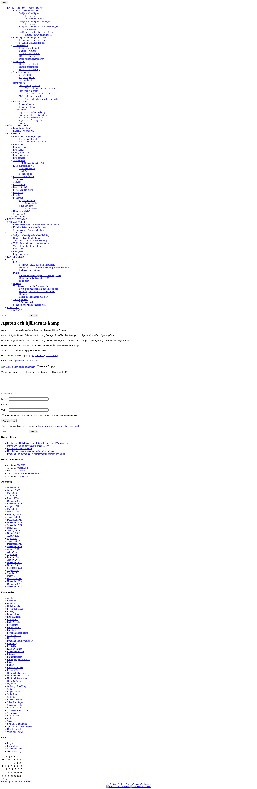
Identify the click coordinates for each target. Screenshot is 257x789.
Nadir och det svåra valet (30, 96)
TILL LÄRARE (15, 232)
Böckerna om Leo (21, 101)
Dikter (16, 272)
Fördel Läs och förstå (23, 190)
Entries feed (12, 746)
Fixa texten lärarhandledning (32, 141)
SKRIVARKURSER (17, 222)
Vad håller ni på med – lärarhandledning (32, 243)
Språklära (23, 171)
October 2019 (13, 501)
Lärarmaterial (31, 203)
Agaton (10, 598)
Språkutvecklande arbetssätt (20, 726)
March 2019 (13, 511)
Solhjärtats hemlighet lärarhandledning (31, 235)
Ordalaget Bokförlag (16, 686)
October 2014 (13, 584)
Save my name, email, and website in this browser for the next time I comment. (42, 415)
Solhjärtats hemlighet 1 (29, 13)
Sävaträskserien (20, 45)
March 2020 (13, 498)
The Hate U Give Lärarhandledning (30, 240)
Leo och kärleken (27, 107)
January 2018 (13, 530)
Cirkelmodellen (14, 606)
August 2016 (13, 549)
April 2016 (12, 554)
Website (5, 410)
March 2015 (13, 576)
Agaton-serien (19, 109)
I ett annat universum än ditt (32, 42)
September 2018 (14, 525)
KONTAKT (13, 307)
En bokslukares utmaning (31, 270)
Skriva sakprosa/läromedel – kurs (28, 230)
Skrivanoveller (14, 707)
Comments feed (14, 748)
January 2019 (13, 517)
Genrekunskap (14, 635)
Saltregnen (12, 697)
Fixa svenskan (19, 147)
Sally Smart (12, 694)
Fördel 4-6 (18, 192)
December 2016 (14, 543)
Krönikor (17, 262)
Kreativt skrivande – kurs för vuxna (29, 227)
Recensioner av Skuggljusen (38, 34)
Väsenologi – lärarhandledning (27, 246)
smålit (10, 718)
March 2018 (13, 527)
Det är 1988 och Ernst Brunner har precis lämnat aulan (44, 267)
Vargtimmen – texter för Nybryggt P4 (30, 286)
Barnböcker (12, 600)
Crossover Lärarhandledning (26, 238)
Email (4, 404)
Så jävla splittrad (27, 77)
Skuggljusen (13, 715)
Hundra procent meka (29, 67)
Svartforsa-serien (21, 72)
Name (5, 399)
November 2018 (14, 522)
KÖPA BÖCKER (15, 256)
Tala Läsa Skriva (27, 168)
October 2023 (13, 490)
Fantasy (10, 611)
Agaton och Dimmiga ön (30, 120)
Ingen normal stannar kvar (31, 59)
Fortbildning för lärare (17, 632)
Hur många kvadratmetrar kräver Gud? (37, 291)
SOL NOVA (19, 160)
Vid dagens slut (20, 299)
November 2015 (14, 562)
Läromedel (12, 654)
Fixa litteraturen (20, 155)
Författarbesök (14, 627)
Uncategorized (14, 729)
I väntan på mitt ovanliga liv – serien (30, 37)
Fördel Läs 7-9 (20, 187)
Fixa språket (19, 157)
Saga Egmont (13, 691)
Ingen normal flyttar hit (30, 48)
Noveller (17, 283)
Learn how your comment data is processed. (58, 426)
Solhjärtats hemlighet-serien (26, 10)
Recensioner (31, 16)
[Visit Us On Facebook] (118, 786)
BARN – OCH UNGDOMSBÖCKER (25, 8)
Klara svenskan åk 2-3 (23, 176)
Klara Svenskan (14, 649)
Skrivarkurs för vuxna (17, 710)
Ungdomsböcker (15, 731)
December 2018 (14, 519)
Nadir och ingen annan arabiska (40, 88)
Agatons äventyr (27, 123)
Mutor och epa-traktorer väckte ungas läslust (28, 446)
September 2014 (14, 586)
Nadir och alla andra (28, 91)
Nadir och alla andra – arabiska (39, 93)
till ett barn (24, 280)
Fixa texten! (18, 144)
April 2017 (12, 538)
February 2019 (14, 514)
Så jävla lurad (25, 80)
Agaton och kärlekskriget (31, 117)
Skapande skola (14, 705)
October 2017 (13, 533)
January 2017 (13, 541)
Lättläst (10, 662)
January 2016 (13, 560)
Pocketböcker (25, 174)
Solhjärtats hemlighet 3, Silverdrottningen (38, 26)
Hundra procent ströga (29, 69)
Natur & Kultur (14, 681)
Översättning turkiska (35, 18)
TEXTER (12, 259)
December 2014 (14, 578)
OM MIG (17, 310)
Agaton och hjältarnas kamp (32, 112)
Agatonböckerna (27, 200)
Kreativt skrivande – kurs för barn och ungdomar (36, 224)
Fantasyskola (13, 614)
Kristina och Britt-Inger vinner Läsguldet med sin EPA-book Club (38, 443)
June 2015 (12, 573)
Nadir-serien (19, 83)
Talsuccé (17, 182)
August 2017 (13, 535)
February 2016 (14, 557)
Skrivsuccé (18, 179)
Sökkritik (11, 721)
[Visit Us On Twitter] (140, 786)
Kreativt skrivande (15, 651)
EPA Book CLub (15, 608)
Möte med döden (27, 302)
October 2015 (13, 565)
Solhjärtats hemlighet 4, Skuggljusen (36, 32)
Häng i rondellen (27, 56)
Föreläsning (12, 624)
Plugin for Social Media (113, 784)
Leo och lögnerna (27, 104)
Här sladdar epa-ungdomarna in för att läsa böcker (30, 451)
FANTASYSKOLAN (23, 131)
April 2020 (12, 495)
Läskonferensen (14, 657)
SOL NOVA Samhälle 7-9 (31, 163)
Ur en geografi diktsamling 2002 (34, 278)
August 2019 (13, 506)
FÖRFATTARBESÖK (18, 125)
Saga (9, 689)
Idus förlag (12, 643)
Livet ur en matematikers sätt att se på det (38, 289)
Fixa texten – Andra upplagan (27, 136)
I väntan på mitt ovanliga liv (32, 40)
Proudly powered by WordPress (16, 781)
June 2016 (12, 552)
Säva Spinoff (19, 61)
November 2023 (14, 487)
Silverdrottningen (15, 702)
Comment (6, 393)
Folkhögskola (13, 622)
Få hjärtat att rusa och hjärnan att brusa (37, 264)
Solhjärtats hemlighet (17, 723)
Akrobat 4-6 (19, 216)
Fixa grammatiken (21, 152)
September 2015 (14, 568)
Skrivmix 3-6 (19, 214)
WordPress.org (14, 751)
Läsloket (17, 195)
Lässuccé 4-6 (19, 184)
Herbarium (24, 294)
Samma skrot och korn (29, 53)
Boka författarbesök (22, 128)
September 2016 (14, 546)
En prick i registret (27, 50)
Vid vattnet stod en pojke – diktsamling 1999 (40, 275)
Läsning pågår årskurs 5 (18, 659)
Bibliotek (11, 603)
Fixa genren (18, 149)
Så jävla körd (25, 75)
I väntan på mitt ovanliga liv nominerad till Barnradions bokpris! (37, 454)
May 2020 (12, 493)
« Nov (4, 779)
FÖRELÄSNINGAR (17, 219)
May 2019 (12, 509)
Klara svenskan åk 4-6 (23, 165)
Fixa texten (18, 248)
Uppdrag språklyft (21, 211)
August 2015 (13, 570)
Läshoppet (18, 198)
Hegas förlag (13, 638)
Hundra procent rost (28, 64)
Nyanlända (12, 683)
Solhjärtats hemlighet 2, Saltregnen (35, 21)
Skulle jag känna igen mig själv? (34, 297)
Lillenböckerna (26, 206)
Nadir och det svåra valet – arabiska (41, 99)
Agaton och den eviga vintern (33, 115)
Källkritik (11, 646)
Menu (4, 3)
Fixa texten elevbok (28, 139)
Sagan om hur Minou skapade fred (29, 305)
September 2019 (14, 503)
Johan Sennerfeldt (15, 473)
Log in (10, 743)
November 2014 (14, 581)
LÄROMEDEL (14, 133)
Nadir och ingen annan (29, 85)
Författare (11, 630)
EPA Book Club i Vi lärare (19, 448)
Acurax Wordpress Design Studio (139, 784)
